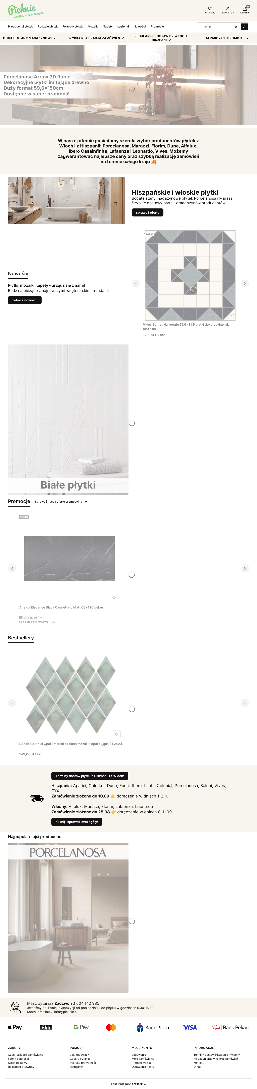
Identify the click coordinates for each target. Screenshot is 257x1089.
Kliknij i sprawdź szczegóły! (77, 822)
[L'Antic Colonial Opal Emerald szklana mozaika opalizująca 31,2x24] (71, 695)
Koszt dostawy (17, 1062)
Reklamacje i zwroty (21, 1066)
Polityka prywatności (83, 1062)
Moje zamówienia (143, 1058)
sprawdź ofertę (147, 212)
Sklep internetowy (127, 1083)
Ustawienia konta (143, 1066)
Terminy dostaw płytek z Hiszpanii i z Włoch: (90, 776)
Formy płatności (18, 1058)
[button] (244, 26)
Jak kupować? (79, 1054)
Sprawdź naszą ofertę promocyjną (58, 501)
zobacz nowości (24, 300)
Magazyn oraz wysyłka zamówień (216, 1058)
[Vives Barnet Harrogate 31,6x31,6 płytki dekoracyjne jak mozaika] (190, 275)
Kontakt (199, 1062)
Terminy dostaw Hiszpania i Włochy (217, 1054)
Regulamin (77, 1066)
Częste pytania (80, 1058)
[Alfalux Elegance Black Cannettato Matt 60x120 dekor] (69, 558)
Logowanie (139, 1054)
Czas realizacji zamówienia (25, 1054)
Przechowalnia (141, 1062)
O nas (197, 1066)
